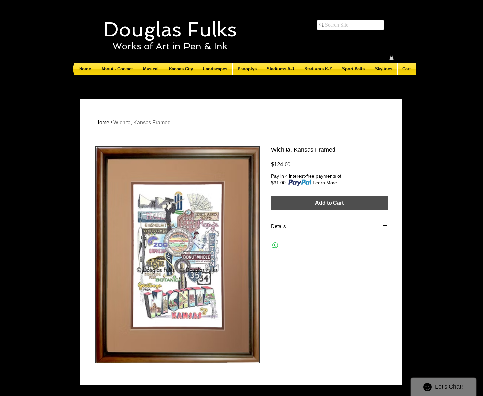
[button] (391, 57)
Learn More (325, 182)
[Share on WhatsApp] (275, 245)
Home (102, 122)
